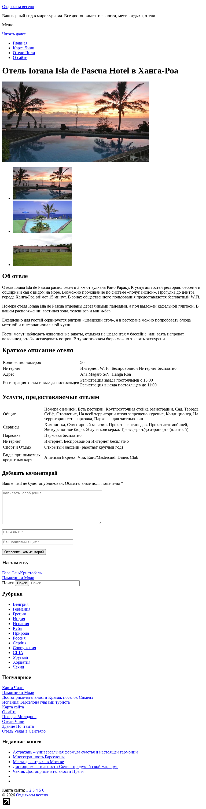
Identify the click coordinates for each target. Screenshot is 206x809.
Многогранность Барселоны (39, 757)
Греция (19, 614)
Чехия (18, 667)
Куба (17, 628)
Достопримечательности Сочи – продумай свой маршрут (65, 766)
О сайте (20, 57)
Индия (19, 618)
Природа (21, 633)
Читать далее (14, 34)
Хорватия (21, 662)
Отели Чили (24, 52)
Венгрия (20, 604)
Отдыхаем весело (18, 6)
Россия (19, 638)
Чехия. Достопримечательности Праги (48, 771)
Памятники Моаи (18, 577)
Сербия (19, 643)
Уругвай (20, 657)
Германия (21, 609)
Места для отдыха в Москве (38, 761)
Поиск (8, 583)
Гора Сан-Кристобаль (22, 573)
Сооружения (24, 647)
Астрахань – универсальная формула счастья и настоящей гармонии (75, 752)
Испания (21, 623)
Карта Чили (23, 48)
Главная (20, 43)
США (18, 652)
